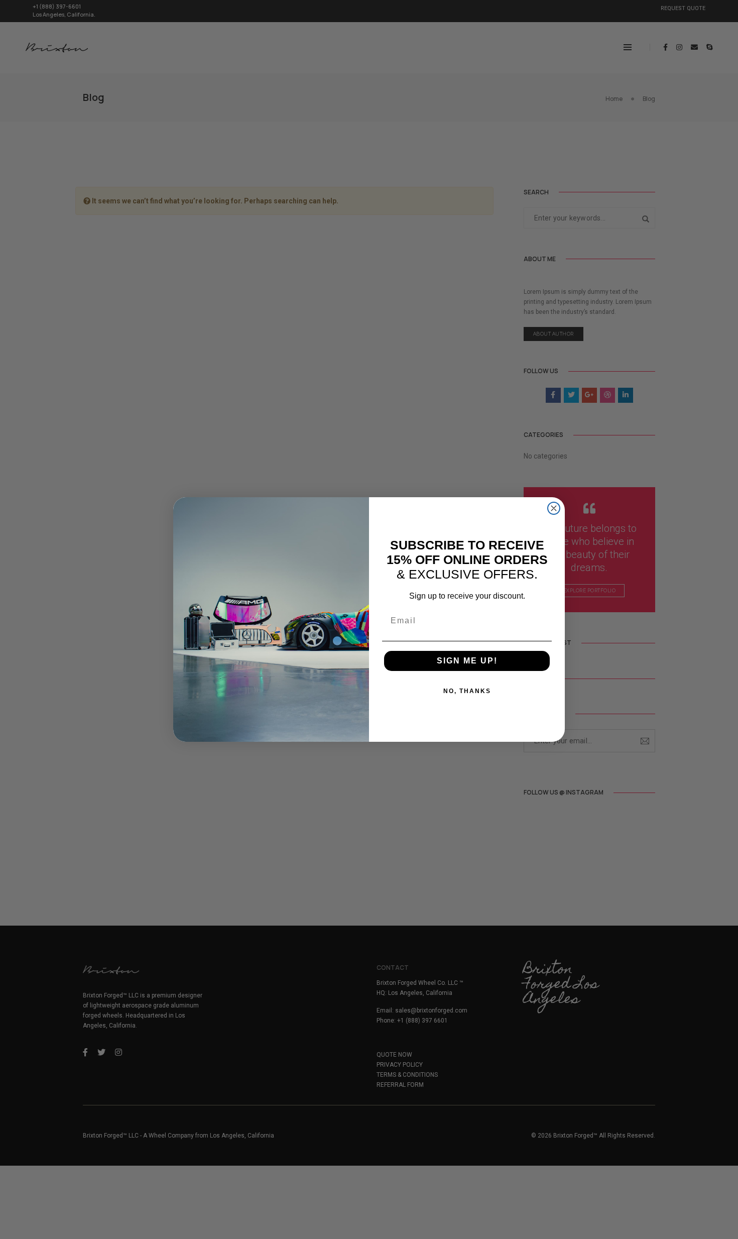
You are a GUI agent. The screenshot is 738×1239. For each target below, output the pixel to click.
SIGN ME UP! (467, 660)
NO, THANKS (467, 691)
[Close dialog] (554, 508)
